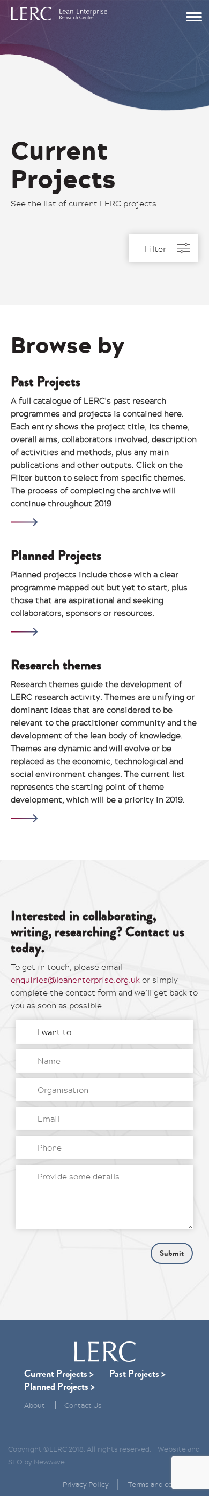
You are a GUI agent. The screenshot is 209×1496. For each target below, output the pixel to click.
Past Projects (134, 1374)
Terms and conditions (164, 1484)
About (34, 1405)
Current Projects (55, 1374)
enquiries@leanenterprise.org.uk (75, 979)
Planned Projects (56, 1386)
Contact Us (83, 1405)
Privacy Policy (86, 1484)
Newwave (49, 1461)
